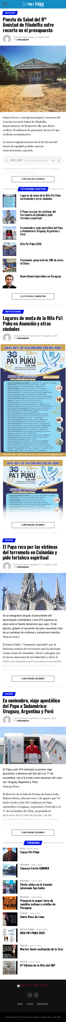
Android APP (42, 1004)
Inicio (20, 1004)
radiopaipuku (23, 39)
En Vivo (30, 1004)
